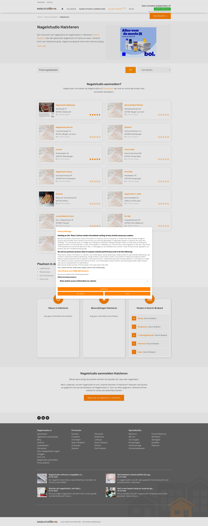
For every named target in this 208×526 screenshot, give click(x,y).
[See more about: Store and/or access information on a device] (147, 281)
